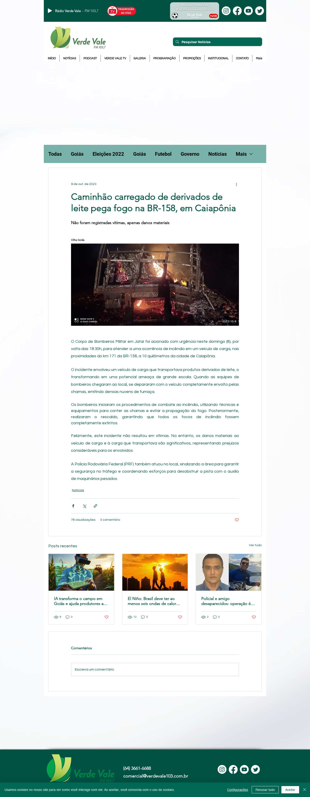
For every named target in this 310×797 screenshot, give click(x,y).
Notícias (217, 154)
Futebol (163, 154)
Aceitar (290, 790)
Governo (190, 154)
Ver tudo (255, 545)
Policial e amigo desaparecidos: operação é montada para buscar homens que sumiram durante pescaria (228, 601)
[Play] (50, 10)
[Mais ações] (236, 184)
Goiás (77, 154)
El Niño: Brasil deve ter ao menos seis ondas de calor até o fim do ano (152, 601)
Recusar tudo (265, 790)
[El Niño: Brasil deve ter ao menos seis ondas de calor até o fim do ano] (155, 572)
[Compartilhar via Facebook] (73, 506)
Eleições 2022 (108, 154)
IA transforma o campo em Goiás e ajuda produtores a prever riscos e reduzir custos (80, 601)
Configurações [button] (237, 790)
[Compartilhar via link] (95, 506)
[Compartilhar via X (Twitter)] (84, 506)
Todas (55, 154)
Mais (241, 154)
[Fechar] (304, 789)
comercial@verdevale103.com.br (155, 776)
